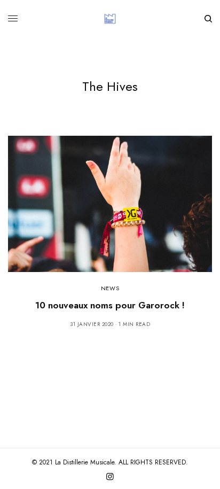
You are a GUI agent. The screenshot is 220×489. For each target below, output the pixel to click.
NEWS (110, 288)
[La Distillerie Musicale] (110, 19)
